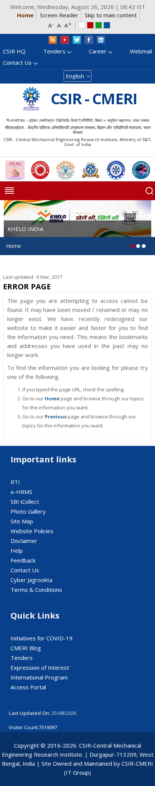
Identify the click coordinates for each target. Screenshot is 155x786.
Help (17, 550)
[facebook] (89, 40)
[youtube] (65, 40)
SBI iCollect (25, 501)
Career (97, 51)
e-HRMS (21, 492)
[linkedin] (101, 40)
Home (25, 15)
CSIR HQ (14, 51)
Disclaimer (24, 540)
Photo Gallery (28, 511)
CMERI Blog (26, 648)
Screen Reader (59, 15)
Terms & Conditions (36, 589)
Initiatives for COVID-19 (42, 638)
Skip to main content (111, 15)
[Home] (31, 98)
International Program (39, 677)
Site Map (22, 521)
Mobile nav (9, 190)
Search (149, 191)
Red (90, 25)
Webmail (141, 51)
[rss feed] (53, 40)
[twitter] (77, 40)
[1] (138, 246)
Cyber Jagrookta (31, 580)
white (82, 25)
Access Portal (28, 687)
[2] (144, 246)
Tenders (54, 51)
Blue (106, 25)
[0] (132, 246)
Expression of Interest (40, 667)
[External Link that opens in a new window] (15, 170)
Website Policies (32, 531)
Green (98, 25)
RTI (15, 482)
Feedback (23, 560)
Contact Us (17, 62)
